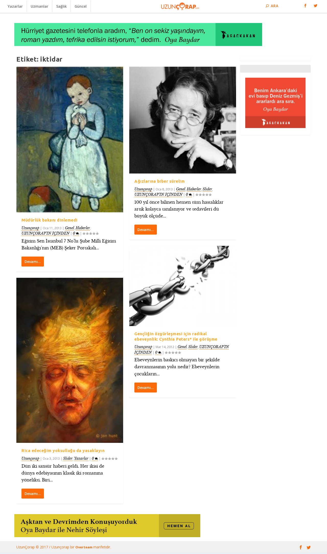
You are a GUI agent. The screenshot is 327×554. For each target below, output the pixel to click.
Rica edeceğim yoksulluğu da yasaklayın (62, 450)
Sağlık (61, 6)
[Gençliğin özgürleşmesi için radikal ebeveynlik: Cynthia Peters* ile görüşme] (182, 286)
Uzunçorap (30, 228)
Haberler (83, 228)
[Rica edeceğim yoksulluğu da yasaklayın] (69, 360)
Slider (68, 458)
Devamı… (33, 261)
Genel (69, 228)
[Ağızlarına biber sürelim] (182, 120)
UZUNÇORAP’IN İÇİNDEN (45, 233)
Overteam (84, 547)
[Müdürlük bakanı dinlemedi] (69, 139)
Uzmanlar (39, 6)
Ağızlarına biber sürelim (159, 181)
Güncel (81, 6)
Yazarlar (15, 6)
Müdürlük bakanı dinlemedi (49, 220)
